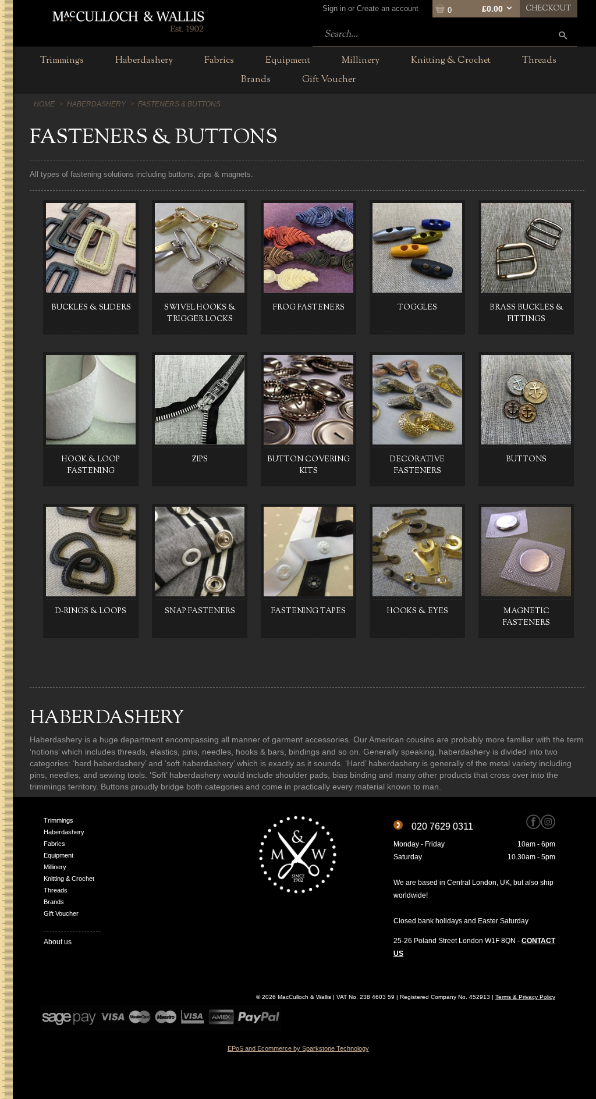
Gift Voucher (61, 913)
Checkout (549, 8)
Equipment (58, 855)
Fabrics (54, 843)
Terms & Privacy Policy (525, 997)
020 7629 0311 (442, 826)
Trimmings (58, 820)
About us (58, 942)
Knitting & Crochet (69, 878)
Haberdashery (64, 831)
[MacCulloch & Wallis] (127, 20)
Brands (54, 901)
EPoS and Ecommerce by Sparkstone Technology (298, 1048)
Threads (56, 890)
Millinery (55, 866)
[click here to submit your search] (563, 35)
